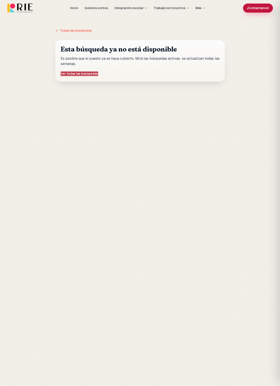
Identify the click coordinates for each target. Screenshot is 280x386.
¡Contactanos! (258, 8)
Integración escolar (129, 8)
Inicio (74, 8)
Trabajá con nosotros (169, 8)
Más (198, 8)
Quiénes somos (96, 8)
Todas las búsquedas (76, 30)
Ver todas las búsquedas (79, 74)
